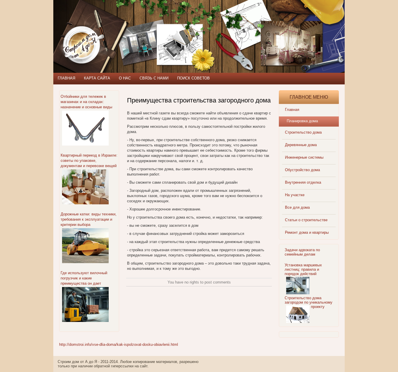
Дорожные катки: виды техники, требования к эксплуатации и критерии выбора (89, 219)
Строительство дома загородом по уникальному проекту (308, 302)
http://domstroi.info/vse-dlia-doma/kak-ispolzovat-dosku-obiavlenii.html (118, 344)
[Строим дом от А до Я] (116, 26)
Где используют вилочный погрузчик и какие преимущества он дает (84, 278)
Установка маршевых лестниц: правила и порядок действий (303, 269)
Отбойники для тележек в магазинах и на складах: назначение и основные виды (86, 101)
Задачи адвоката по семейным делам (302, 252)
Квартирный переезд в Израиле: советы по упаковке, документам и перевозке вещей (89, 160)
